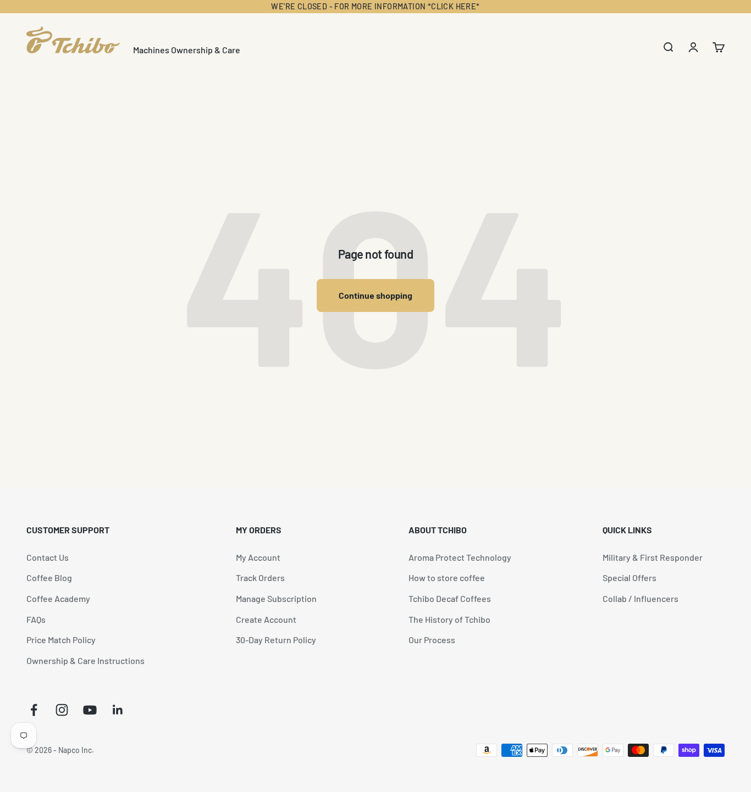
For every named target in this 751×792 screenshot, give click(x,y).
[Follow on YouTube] (89, 709)
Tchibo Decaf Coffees (449, 598)
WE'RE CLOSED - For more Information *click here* (375, 6)
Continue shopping (375, 295)
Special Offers (629, 577)
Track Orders (260, 577)
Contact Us (47, 557)
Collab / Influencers (640, 598)
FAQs (36, 619)
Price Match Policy (61, 639)
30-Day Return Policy (276, 639)
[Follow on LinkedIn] (118, 709)
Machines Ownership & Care (186, 49)
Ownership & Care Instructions (85, 660)
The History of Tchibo (449, 619)
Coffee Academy (58, 598)
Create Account (266, 619)
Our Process (431, 639)
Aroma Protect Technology (459, 557)
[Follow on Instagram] (61, 709)
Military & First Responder (653, 557)
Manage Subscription (276, 598)
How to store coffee (446, 577)
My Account (258, 557)
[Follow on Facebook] (33, 709)
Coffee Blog (49, 577)
